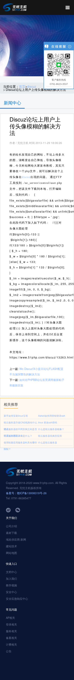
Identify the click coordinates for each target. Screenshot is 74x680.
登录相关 (11, 624)
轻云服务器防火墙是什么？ (18, 435)
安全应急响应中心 (17, 598)
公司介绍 (11, 526)
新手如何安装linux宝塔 (16, 415)
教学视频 (11, 585)
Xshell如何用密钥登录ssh (51, 415)
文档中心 (11, 571)
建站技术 (11, 546)
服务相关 (11, 631)
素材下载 (11, 532)
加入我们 (11, 578)
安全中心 (11, 592)
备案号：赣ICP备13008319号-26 (26, 493)
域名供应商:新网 (16, 539)
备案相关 (11, 637)
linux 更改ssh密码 (47, 422)
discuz (31, 86)
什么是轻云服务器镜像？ (51, 429)
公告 (8, 651)
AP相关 (10, 617)
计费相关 (11, 644)
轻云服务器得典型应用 (50, 435)
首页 (22, 86)
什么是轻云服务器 (47, 442)
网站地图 (11, 552)
